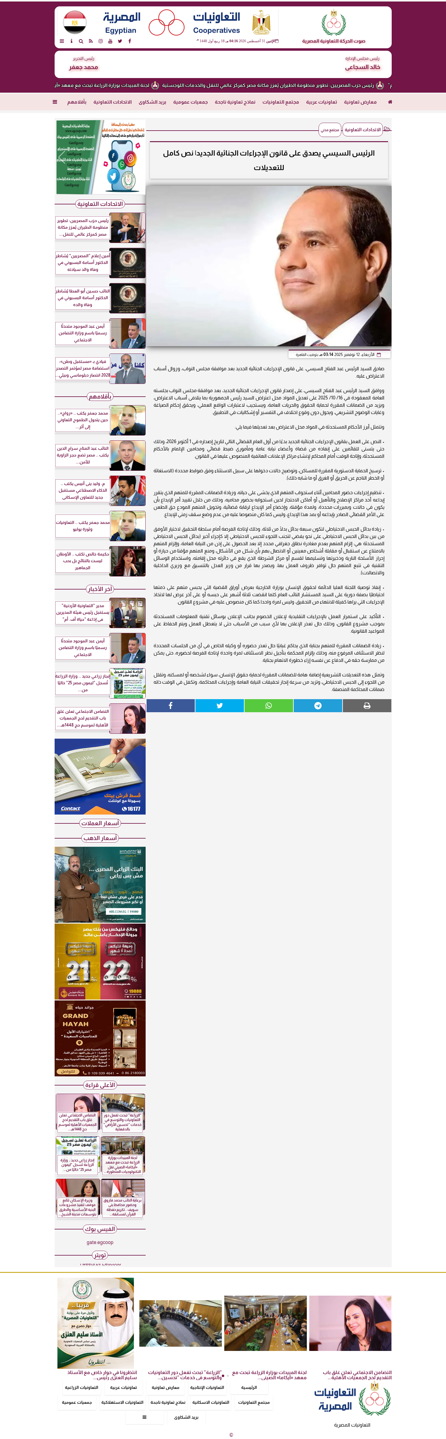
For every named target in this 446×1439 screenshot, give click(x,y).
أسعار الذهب (100, 838)
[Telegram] (318, 705)
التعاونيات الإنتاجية (207, 1387)
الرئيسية (249, 1387)
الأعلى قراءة (100, 1085)
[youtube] (110, 41)
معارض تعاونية (360, 101)
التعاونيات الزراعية (81, 1387)
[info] (71, 41)
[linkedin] (101, 41)
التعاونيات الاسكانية (210, 1402)
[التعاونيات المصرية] (100, 812)
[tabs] (62, 41)
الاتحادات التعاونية (112, 101)
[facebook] (130, 41)
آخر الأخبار (100, 589)
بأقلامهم (76, 101)
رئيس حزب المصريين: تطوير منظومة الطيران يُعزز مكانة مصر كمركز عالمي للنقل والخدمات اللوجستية (307, 85)
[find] (81, 41)
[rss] (91, 41)
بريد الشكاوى (152, 101)
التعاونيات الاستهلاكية (122, 1402)
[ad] (100, 157)
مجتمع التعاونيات (280, 101)
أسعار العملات (100, 823)
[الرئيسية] (390, 102)
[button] (62, 157)
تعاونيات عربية (321, 101)
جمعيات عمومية (190, 101)
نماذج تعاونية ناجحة (235, 101)
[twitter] (120, 41)
